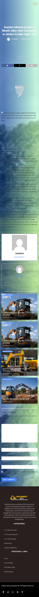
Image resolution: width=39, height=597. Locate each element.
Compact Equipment (10, 547)
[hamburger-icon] (35, 3)
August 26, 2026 (8, 401)
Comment (5, 422)
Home (6, 558)
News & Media (8, 563)
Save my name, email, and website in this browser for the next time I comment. (20, 473)
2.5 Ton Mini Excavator (11, 534)
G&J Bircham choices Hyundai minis (16, 399)
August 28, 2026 (8, 317)
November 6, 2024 (26, 39)
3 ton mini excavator (10, 539)
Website (4, 463)
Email (3, 455)
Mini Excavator (7, 295)
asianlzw (15, 39)
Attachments (8, 543)
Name (3, 446)
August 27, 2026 (8, 345)
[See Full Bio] (24, 257)
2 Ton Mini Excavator (10, 530)
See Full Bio (18, 257)
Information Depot (9, 567)
